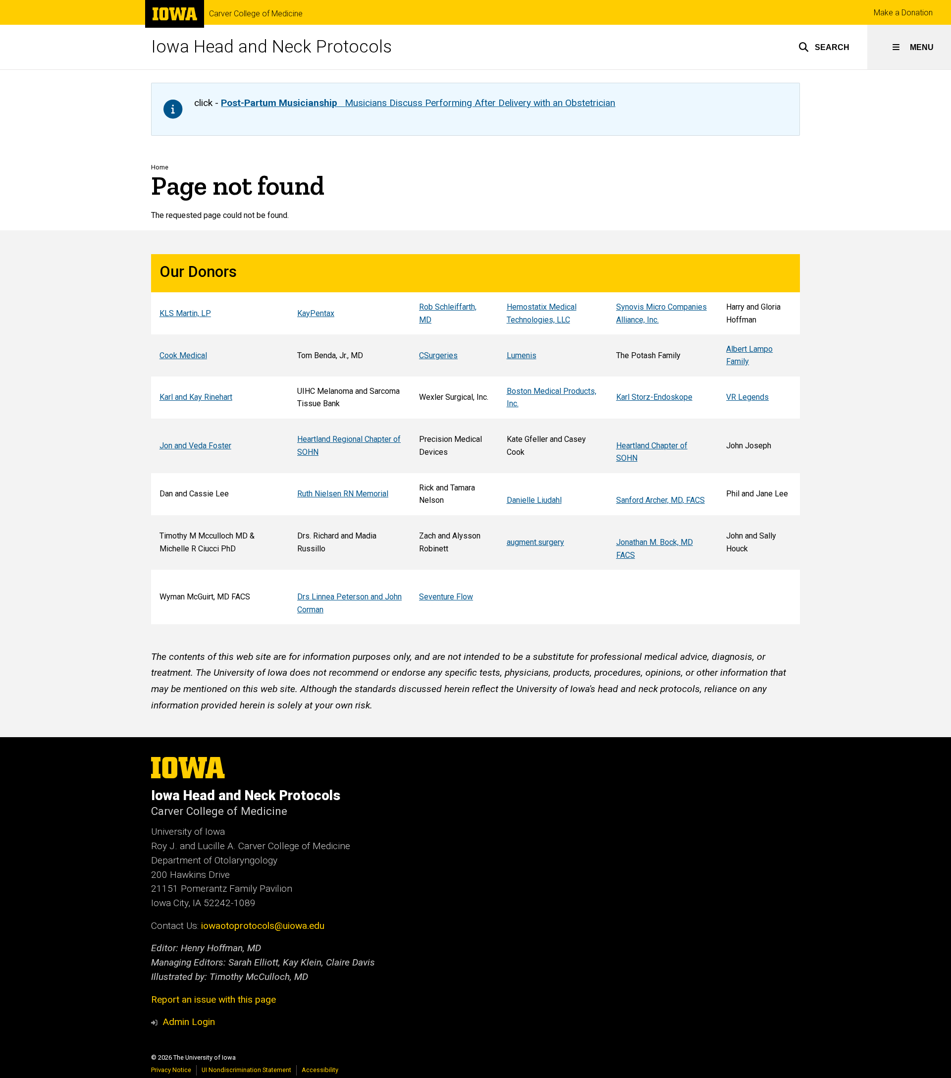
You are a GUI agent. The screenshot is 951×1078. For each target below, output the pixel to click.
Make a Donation (903, 12)
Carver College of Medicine (256, 13)
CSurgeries (438, 355)
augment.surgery (535, 542)
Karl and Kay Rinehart (195, 397)
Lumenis (521, 355)
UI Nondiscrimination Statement (246, 1070)
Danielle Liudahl (534, 500)
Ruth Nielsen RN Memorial (342, 493)
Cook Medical (183, 355)
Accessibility (320, 1070)
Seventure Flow (446, 596)
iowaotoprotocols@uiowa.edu (262, 925)
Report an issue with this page (213, 999)
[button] (824, 47)
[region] (475, 439)
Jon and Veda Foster (195, 445)
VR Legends (747, 397)
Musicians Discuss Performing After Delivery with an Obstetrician (418, 102)
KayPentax (315, 313)
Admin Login (188, 1021)
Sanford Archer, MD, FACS (660, 500)
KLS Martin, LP (185, 313)
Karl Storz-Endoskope (654, 397)
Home (159, 167)
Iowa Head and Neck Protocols (271, 46)
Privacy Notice (171, 1070)
